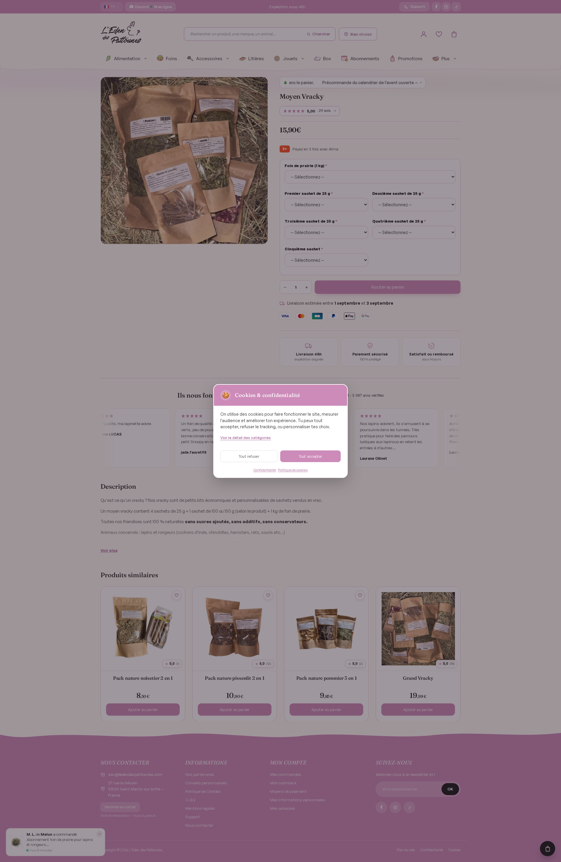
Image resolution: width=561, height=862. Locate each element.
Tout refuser (249, 456)
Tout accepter (310, 456)
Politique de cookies (293, 470)
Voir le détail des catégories (245, 437)
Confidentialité (264, 470)
